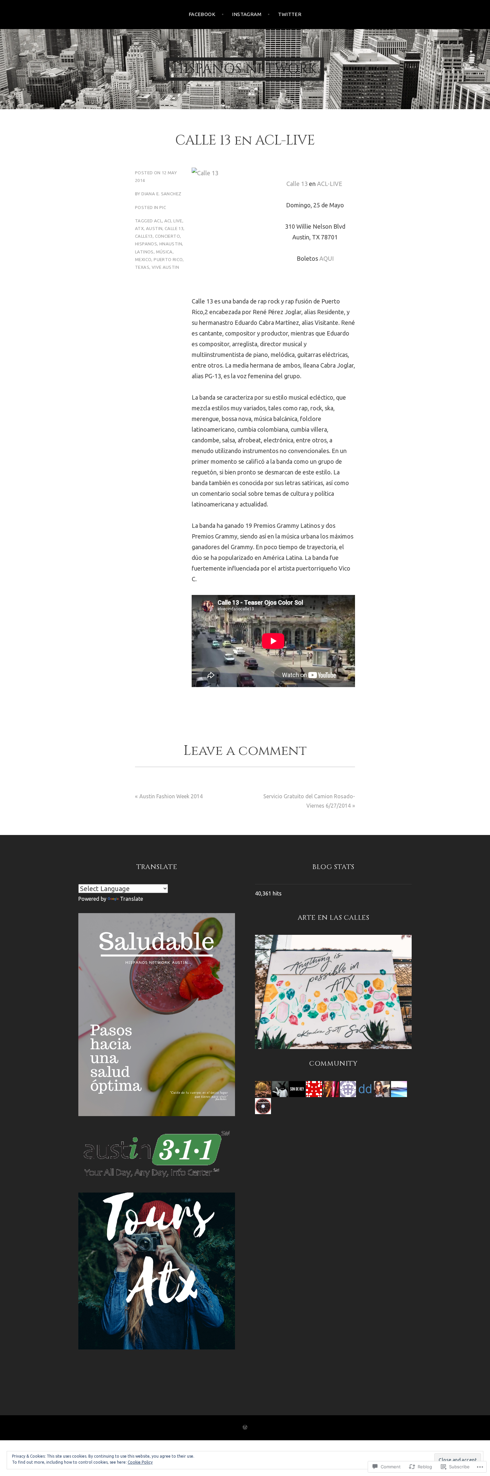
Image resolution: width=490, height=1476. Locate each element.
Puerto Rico (168, 259)
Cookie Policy (140, 1462)
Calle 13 (297, 183)
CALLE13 (144, 236)
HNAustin (170, 243)
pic (162, 207)
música (164, 251)
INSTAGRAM (246, 14)
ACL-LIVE (330, 183)
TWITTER (289, 14)
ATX (139, 228)
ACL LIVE (173, 220)
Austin (154, 228)
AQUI (326, 258)
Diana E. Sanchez (161, 193)
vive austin (165, 267)
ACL (158, 220)
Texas (142, 267)
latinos (144, 251)
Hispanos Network (245, 69)
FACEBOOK (202, 14)
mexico (143, 259)
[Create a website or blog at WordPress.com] (245, 1427)
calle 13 (174, 228)
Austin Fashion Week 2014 (171, 796)
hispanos (146, 243)
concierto (167, 236)
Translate (131, 899)
